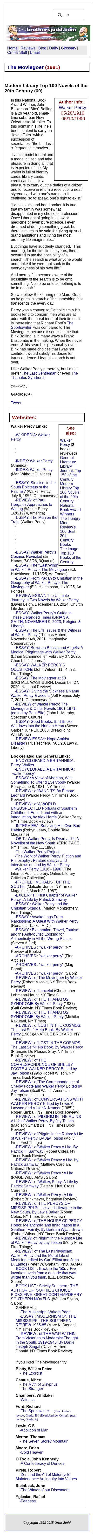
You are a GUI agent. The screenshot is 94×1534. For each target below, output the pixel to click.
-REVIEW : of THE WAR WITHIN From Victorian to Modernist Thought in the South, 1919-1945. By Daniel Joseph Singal (47, 1340)
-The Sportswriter (34, 1411)
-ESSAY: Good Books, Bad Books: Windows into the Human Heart (42, 723)
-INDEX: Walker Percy (34, 461)
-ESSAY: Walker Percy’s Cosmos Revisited (33, 554)
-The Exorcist (31, 1373)
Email (35, 52)
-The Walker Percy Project (37, 852)
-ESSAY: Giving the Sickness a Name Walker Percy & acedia (45, 693)
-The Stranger (31, 1389)
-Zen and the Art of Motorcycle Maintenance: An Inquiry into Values (46, 1476)
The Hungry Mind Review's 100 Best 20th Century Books (70, 531)
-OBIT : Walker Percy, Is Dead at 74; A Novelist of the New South (45, 841)
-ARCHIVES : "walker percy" (39, 947)
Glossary (68, 48)
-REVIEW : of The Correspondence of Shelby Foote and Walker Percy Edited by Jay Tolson (46, 1086)
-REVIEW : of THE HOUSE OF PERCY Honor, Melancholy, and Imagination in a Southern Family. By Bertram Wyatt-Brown (47, 1225)
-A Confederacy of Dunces (42, 1463)
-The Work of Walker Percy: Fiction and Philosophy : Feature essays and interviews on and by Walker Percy (46, 860)
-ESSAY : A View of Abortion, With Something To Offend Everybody (42, 780)
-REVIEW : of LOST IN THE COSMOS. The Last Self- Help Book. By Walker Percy (46, 1029)
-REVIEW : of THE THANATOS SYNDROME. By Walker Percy (39, 1014)
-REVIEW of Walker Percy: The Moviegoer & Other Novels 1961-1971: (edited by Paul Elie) (43, 708)
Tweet (16, 403)
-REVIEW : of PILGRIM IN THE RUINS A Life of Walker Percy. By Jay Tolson (46, 1119)
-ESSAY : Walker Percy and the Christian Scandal (39, 906)
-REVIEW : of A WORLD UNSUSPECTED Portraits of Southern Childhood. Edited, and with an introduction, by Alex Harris (44, 810)
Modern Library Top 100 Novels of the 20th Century (70, 492)
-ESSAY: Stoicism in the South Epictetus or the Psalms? (33, 487)
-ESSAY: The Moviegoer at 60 (40, 678)
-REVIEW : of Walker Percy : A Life (44, 1173)
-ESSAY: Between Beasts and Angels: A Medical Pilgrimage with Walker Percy (47, 650)
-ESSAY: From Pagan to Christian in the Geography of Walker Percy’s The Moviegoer (47, 582)
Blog (42, 48)
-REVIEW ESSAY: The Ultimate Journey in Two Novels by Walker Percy (45, 598)
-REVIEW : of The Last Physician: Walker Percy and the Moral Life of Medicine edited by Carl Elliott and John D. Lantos (45, 1257)
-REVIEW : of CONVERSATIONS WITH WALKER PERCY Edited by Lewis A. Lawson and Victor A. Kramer (47, 1103)
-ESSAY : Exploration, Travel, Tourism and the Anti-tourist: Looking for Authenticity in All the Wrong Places (45, 934)
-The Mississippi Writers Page (45, 1312)
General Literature (68, 460)
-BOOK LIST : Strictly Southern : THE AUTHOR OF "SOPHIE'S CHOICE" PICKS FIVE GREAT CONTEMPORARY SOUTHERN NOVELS (46, 1292)
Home (12, 48)
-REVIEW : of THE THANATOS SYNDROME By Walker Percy (39, 1001)
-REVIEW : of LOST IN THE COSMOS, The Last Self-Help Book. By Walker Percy (47, 1045)
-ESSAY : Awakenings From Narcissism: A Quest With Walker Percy (44, 919)
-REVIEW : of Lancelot (34, 991)
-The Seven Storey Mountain (44, 1441)
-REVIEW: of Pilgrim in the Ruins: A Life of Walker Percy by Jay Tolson (46, 1240)
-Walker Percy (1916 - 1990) (38, 869)
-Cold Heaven (31, 1452)
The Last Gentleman (39, 373)
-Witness (27, 1400)
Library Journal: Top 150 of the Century (70, 472)
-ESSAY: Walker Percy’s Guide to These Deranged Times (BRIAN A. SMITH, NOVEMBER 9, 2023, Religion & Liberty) (46, 619)
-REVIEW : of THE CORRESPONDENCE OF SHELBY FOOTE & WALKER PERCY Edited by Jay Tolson (44, 1066)
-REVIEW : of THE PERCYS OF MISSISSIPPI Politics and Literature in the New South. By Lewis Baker (46, 1207)
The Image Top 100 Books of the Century (70, 555)
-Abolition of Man (34, 1430)
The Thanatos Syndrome (44, 375)
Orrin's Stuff (17, 52)
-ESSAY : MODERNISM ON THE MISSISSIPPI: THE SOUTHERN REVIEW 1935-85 (46, 1320)
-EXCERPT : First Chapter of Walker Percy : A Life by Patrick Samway (44, 897)
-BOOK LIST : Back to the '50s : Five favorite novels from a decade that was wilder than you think (44, 1273)
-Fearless (28, 1501)
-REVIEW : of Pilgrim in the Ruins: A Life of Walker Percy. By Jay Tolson (47, 1136)
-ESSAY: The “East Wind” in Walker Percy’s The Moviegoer (39, 567)
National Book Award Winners (70, 509)
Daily (53, 48)
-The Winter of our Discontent (44, 1490)
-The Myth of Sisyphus (39, 1384)
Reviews (27, 48)
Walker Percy (72, 107)
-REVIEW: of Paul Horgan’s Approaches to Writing (31, 504)
